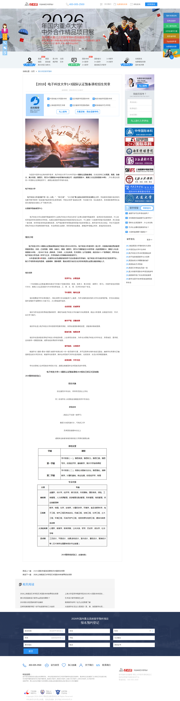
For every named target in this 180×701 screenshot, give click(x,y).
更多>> (149, 240)
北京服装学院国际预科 (81, 105)
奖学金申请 (171, 36)
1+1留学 (85, 65)
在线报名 (151, 4)
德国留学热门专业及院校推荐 (140, 275)
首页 (33, 71)
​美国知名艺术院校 (136, 264)
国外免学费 (139, 65)
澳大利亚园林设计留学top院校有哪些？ (35, 598)
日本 (61, 62)
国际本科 (85, 59)
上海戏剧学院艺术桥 (57, 105)
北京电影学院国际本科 (81, 99)
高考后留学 (171, 21)
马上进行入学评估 (139, 121)
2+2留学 (85, 62)
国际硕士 (97, 59)
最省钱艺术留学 (100, 65)
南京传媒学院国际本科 (103, 99)
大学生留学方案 (171, 31)
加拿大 (47, 65)
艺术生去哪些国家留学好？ (139, 227)
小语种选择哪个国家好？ (138, 232)
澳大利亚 (41, 65)
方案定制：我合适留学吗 (87, 112)
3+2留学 (110, 62)
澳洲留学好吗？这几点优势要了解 (78, 602)
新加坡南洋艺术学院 (102, 105)
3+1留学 (97, 62)
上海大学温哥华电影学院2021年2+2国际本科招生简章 (85, 594)
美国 (39, 59)
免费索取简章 (122, 4)
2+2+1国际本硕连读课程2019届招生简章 (49, 571)
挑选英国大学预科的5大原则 (140, 246)
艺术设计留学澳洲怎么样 (74, 598)
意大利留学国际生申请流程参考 (141, 271)
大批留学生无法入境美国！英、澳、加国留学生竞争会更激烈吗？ (90, 607)
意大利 (55, 59)
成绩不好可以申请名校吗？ (139, 213)
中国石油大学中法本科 (137, 249)
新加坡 (47, 62)
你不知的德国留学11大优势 (139, 257)
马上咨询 (63, 112)
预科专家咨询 (171, 16)
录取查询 (136, 4)
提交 (31, 651)
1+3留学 (110, 59)
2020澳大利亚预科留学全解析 (31, 602)
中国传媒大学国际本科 (58, 99)
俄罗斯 (55, 62)
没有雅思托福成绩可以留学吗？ (141, 218)
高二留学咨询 (171, 26)
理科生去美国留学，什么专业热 (141, 223)
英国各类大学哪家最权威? (139, 260)
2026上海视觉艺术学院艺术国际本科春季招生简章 (53, 575)
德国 (39, 62)
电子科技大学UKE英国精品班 (140, 253)
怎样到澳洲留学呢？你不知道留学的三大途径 (37, 607)
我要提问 (147, 208)
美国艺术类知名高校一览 (138, 268)
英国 (47, 59)
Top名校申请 (171, 41)
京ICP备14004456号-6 (63, 699)
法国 (61, 59)
